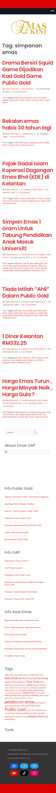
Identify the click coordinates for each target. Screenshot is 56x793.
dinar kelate (16, 360)
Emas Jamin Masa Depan (16, 634)
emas (24, 360)
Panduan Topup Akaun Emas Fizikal (21, 591)
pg (11, 705)
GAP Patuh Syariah (13, 568)
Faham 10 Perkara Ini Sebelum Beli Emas (23, 641)
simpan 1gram (40, 268)
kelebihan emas (37, 695)
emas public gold (32, 688)
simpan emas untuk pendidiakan (17, 270)
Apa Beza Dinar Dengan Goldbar (19, 504)
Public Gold (25, 100)
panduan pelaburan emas (23, 698)
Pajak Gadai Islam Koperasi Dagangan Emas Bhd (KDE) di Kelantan (27, 173)
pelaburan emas (36, 142)
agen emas (9, 675)
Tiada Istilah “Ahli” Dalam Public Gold (25, 292)
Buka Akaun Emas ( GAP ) (16, 560)
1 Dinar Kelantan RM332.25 (22, 340)
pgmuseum (14, 100)
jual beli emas (16, 695)
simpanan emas (37, 100)
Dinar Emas (39, 348)
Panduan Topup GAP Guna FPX (19, 599)
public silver (31, 710)
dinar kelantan (24, 357)
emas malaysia (39, 685)
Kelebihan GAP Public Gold (17, 575)
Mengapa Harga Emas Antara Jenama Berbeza (26, 648)
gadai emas (14, 690)
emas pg (21, 688)
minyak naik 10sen (26, 417)
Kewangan (39, 254)
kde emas (15, 201)
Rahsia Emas (15, 403)
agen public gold (20, 675)
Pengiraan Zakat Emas (15, 655)
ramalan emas (14, 145)
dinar (24, 682)
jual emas (26, 695)
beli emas (11, 678)
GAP (20, 690)
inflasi (40, 265)
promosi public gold (21, 705)
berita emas (23, 142)
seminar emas (10, 713)
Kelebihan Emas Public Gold (17, 518)
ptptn (20, 268)
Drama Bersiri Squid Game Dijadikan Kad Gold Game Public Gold (27, 72)
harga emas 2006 (35, 360)
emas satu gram (40, 97)
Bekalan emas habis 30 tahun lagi (26, 124)
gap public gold (36, 263)
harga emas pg (30, 315)
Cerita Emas (27, 88)
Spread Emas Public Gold (16, 539)
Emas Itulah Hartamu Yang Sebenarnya (23, 627)
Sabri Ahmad (11, 88)
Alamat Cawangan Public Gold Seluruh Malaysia (27, 496)
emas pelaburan (25, 97)
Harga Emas (18, 315)
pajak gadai (46, 201)
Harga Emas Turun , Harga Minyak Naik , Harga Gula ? (27, 387)
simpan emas (35, 716)
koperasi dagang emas (30, 201)
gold (39, 690)
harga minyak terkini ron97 (31, 414)
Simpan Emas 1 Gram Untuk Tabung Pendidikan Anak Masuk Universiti (27, 235)
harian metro (40, 693)
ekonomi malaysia (20, 685)
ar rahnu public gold (26, 198)
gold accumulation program (25, 265)
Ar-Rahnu (26, 189)
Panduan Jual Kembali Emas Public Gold (23, 525)
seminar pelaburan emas (26, 713)
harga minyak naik (37, 412)
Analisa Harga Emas (31, 400)
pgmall (6, 100)
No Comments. (20, 91)
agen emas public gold (27, 310)
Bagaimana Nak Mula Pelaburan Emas (22, 620)
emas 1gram (23, 263)
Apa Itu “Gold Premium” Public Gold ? (22, 511)
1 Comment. (24, 192)
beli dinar (40, 675)
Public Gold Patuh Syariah (17, 532)
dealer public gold (15, 313)
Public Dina (35, 705)
